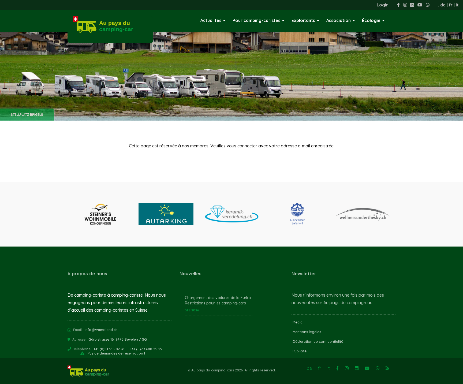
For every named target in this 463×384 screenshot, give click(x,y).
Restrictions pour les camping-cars (215, 303)
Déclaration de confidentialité (318, 341)
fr (451, 5)
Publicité (300, 351)
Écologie (371, 20)
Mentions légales (307, 332)
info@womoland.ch (101, 329)
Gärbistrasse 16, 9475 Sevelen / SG (117, 339)
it (457, 5)
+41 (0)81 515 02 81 (109, 349)
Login (383, 5)
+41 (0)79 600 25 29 (146, 349)
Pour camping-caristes (256, 20)
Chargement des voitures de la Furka (218, 297)
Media (298, 322)
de (443, 5)
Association (338, 20)
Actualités (210, 20)
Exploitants (303, 20)
